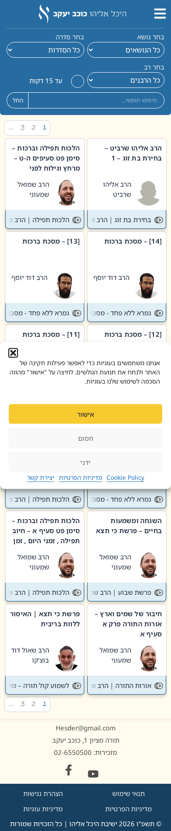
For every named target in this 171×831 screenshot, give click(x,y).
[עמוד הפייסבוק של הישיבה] (69, 770)
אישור (85, 414)
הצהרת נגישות (43, 793)
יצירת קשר (40, 477)
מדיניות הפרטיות (80, 477)
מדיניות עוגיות (43, 808)
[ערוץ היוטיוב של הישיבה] (93, 774)
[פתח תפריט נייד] (160, 13)
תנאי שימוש (128, 793)
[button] (13, 353)
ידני (85, 462)
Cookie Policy (125, 477)
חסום (85, 438)
